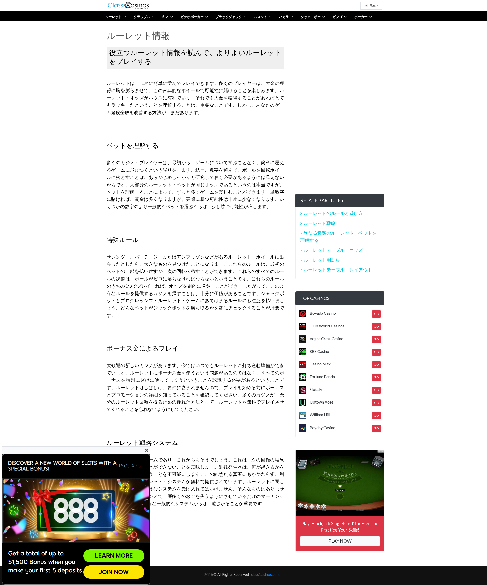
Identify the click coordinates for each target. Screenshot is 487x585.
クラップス (142, 17)
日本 (372, 6)
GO (376, 314)
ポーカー (361, 17)
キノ (165, 17)
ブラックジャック (229, 17)
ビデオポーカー (192, 17)
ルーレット (113, 17)
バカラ (284, 17)
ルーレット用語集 (322, 260)
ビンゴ (337, 17)
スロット (260, 17)
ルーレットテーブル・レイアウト (338, 269)
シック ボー (311, 17)
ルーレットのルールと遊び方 (333, 213)
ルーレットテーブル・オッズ (333, 250)
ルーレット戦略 (320, 223)
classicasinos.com (265, 574)
